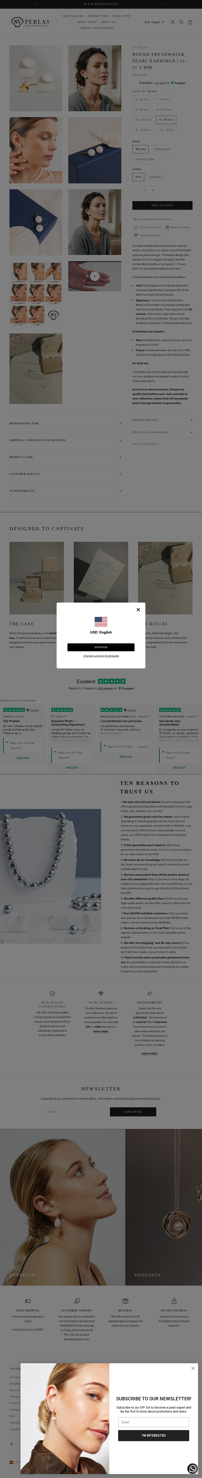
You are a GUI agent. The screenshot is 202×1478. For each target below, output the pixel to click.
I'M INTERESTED (154, 1435)
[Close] (138, 609)
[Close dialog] (193, 1368)
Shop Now (101, 647)
